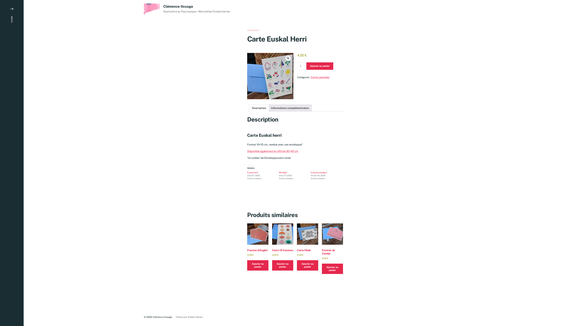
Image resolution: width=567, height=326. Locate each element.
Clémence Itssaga (178, 6)
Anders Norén (195, 317)
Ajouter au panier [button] (258, 265)
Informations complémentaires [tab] (290, 108)
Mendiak (283, 172)
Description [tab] (259, 108)
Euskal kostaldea (319, 172)
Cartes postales (320, 77)
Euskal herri (252, 172)
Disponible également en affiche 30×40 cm (272, 151)
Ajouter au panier (320, 66)
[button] (12, 163)
